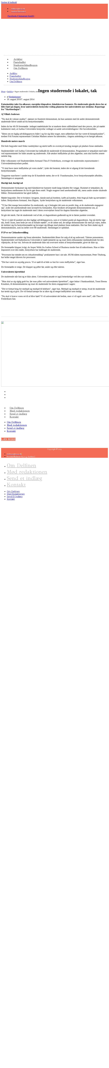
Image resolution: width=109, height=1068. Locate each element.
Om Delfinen (20, 68)
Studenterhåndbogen (20, 78)
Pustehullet (15, 76)
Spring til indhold (9, 2)
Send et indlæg (18, 413)
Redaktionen (14, 97)
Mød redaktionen (20, 410)
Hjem (3, 91)
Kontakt (14, 416)
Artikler (13, 73)
